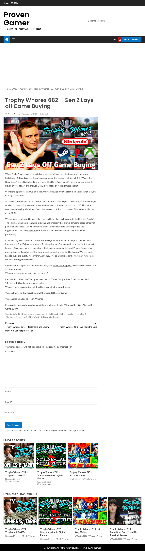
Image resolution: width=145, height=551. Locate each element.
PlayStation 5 (11, 317)
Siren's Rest (34, 317)
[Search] (115, 39)
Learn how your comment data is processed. (64, 430)
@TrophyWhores (39, 292)
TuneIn (74, 279)
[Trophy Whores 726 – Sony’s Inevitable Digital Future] (51, 455)
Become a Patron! (96, 20)
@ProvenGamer (60, 292)
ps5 (25, 317)
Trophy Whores (14, 114)
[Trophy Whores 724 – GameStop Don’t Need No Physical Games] (125, 511)
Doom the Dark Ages (31, 314)
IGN (62, 314)
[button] (13, 39)
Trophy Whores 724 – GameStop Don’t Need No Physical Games (123, 532)
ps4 (20, 317)
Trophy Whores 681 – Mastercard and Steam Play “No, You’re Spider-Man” (27, 327)
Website (9, 412)
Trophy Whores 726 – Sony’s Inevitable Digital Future (50, 475)
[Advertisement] (72, 65)
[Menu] (13, 39)
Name (9, 391)
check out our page (62, 265)
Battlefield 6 (15, 314)
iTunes (54, 279)
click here (32, 230)
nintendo (69, 314)
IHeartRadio (84, 279)
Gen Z (44, 314)
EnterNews (81, 547)
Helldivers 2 (53, 314)
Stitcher (9, 283)
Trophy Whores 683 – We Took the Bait (77, 325)
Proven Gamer (17, 18)
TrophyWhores (35, 298)
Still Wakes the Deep (49, 317)
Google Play (64, 279)
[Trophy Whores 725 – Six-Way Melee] (83, 455)
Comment (10, 351)
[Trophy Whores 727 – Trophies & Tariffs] (19, 455)
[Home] (6, 40)
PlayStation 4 (80, 314)
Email (8, 402)
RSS (18, 283)
